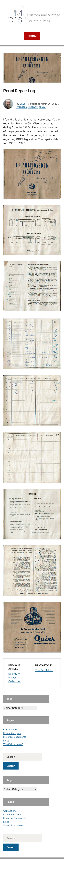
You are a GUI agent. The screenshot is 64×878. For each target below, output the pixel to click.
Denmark (21, 107)
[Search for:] (26, 757)
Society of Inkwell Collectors (14, 677)
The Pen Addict (44, 670)
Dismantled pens (12, 733)
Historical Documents (14, 736)
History (33, 107)
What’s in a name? (13, 744)
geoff (23, 103)
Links (6, 740)
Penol (42, 107)
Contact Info (10, 729)
